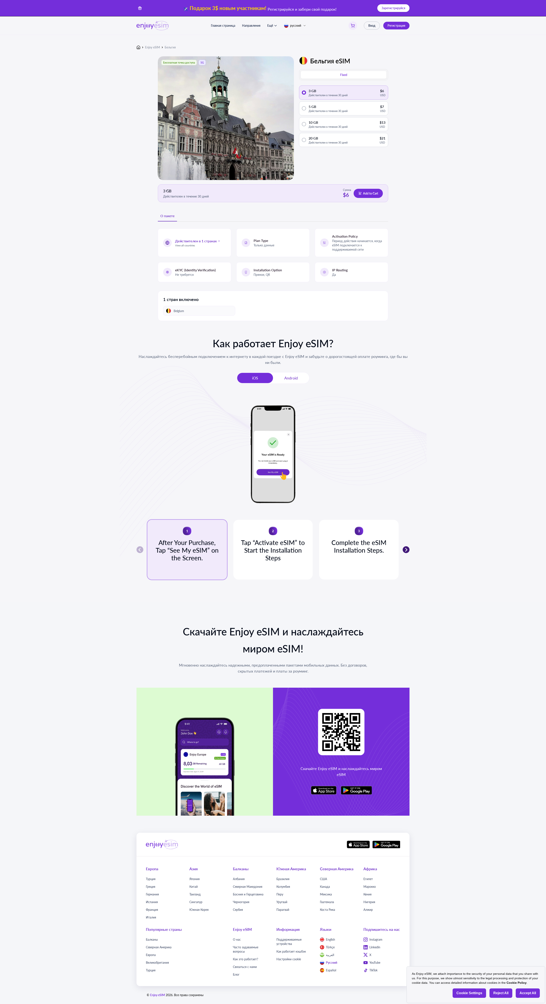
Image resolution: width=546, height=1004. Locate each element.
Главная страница (223, 25)
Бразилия (282, 879)
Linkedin (374, 947)
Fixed (343, 75)
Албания (239, 879)
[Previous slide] (139, 549)
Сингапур (195, 902)
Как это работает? (245, 959)
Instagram (375, 939)
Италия (151, 917)
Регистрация (396, 25)
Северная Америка (158, 947)
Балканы (152, 939)
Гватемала (327, 902)
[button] (187, 549)
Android (291, 378)
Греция (150, 887)
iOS (255, 378)
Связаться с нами (245, 967)
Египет (368, 879)
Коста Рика (327, 910)
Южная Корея (199, 910)
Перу (279, 894)
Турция (150, 879)
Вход (371, 25)
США (323, 879)
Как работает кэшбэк (291, 951)
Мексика (326, 894)
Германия (152, 894)
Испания (152, 902)
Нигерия (369, 902)
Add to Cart (370, 193)
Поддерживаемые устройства (289, 941)
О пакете (167, 216)
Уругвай (281, 902)
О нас (237, 939)
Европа (151, 955)
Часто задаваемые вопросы (245, 949)
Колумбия (283, 887)
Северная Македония (247, 887)
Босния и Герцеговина (248, 894)
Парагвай (282, 910)
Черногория (241, 902)
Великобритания (157, 962)
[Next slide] (406, 549)
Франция (152, 910)
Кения (367, 894)
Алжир (368, 910)
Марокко (369, 887)
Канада (325, 887)
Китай (193, 887)
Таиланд (195, 894)
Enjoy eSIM (152, 47)
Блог (236, 974)
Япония (194, 879)
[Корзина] (353, 25)
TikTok (373, 970)
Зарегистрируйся (393, 8)
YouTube (374, 962)
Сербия (238, 910)
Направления (251, 25)
